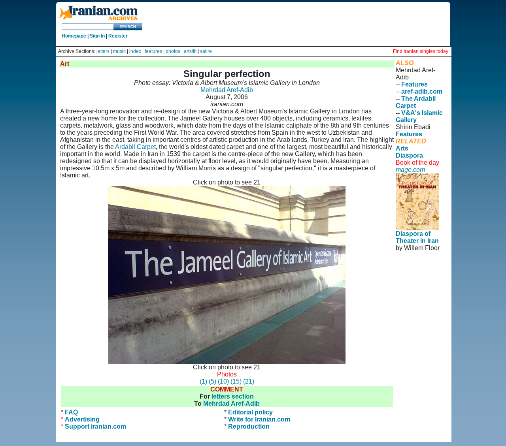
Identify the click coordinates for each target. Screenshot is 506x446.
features (153, 51)
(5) (212, 381)
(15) (236, 381)
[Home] (98, 21)
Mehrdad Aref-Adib (226, 90)
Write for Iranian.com (259, 419)
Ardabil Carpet (135, 146)
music (119, 51)
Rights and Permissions (413, 301)
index (135, 51)
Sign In (97, 36)
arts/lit (190, 51)
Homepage (74, 36)
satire (206, 51)
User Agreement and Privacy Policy (417, 283)
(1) (203, 381)
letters (103, 51)
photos (173, 51)
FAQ (71, 412)
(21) (248, 381)
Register (118, 36)
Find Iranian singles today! (421, 51)
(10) (223, 381)
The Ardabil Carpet (416, 102)
